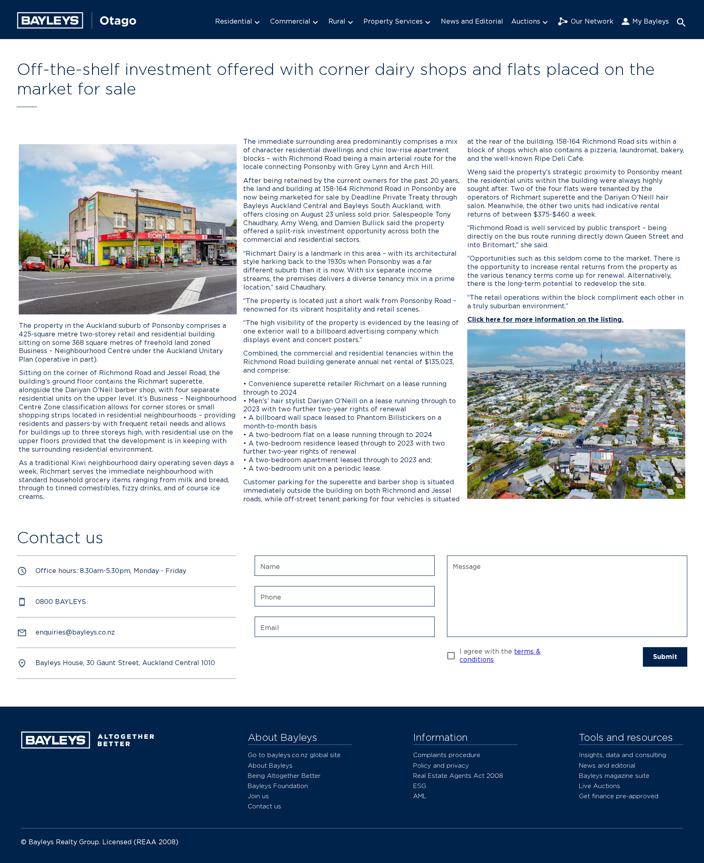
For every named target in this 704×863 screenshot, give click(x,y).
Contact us (264, 806)
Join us (258, 796)
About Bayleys (270, 765)
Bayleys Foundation (278, 786)
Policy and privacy (441, 765)
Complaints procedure (446, 755)
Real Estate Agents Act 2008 (458, 776)
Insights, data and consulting (622, 755)
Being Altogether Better (284, 776)
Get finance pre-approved (618, 796)
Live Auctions (599, 786)
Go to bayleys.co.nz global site (294, 755)
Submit (665, 657)
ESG (419, 786)
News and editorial (607, 765)
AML (420, 796)
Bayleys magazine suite (614, 776)
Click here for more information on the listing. (545, 319)
